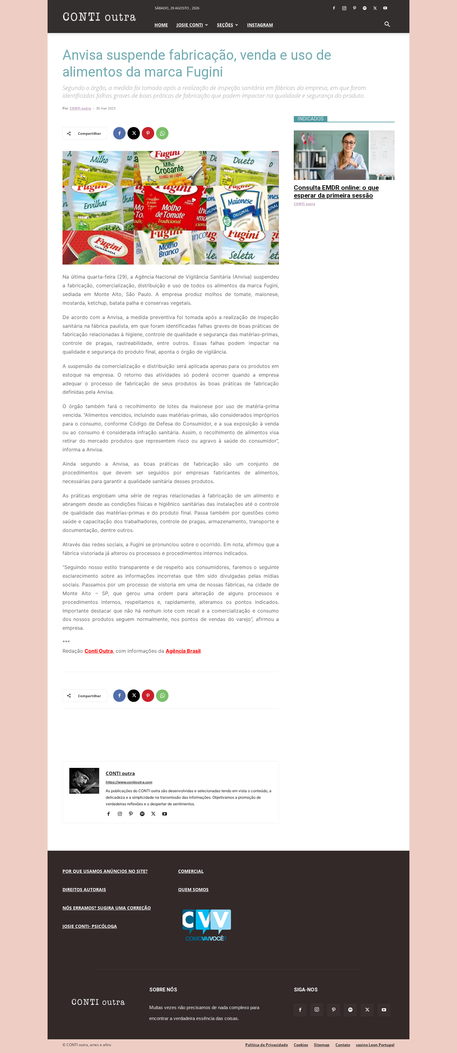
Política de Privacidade (266, 1044)
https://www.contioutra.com (129, 782)
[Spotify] (364, 8)
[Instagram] (344, 8)
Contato (342, 1044)
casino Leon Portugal (375, 1044)
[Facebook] (334, 8)
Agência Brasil (183, 651)
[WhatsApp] (162, 133)
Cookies (301, 1044)
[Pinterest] (354, 8)
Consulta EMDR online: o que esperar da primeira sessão (336, 191)
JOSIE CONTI (190, 25)
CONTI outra (80, 108)
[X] (375, 8)
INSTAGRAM (260, 25)
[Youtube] (385, 8)
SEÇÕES (225, 25)
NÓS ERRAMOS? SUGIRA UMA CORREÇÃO (106, 908)
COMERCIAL (191, 871)
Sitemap (322, 1044)
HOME (161, 25)
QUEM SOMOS (193, 889)
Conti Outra (99, 651)
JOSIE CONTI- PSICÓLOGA (89, 926)
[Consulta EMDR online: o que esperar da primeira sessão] (344, 133)
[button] (387, 25)
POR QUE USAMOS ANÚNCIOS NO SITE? (105, 871)
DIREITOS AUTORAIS (84, 889)
